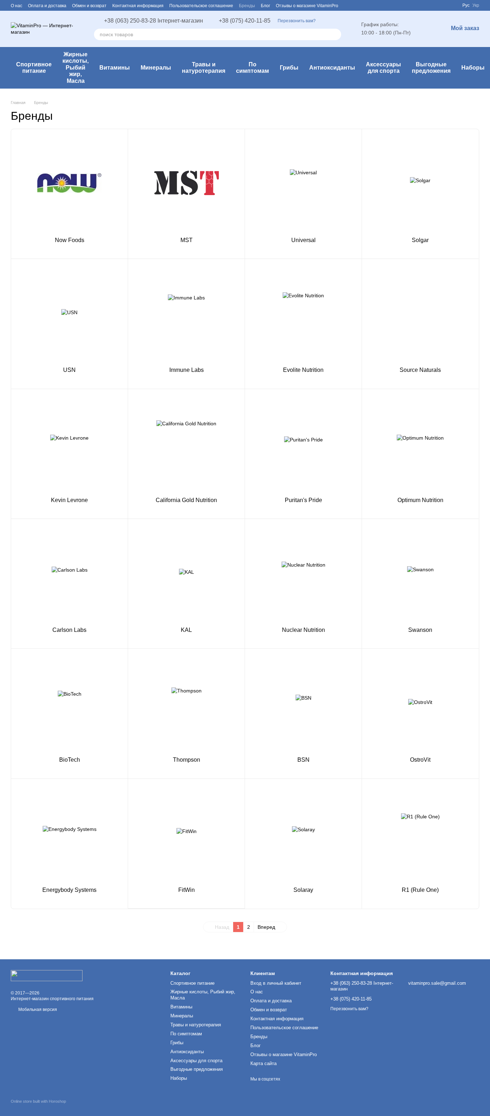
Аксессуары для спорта (383, 67)
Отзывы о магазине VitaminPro (307, 5)
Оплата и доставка (47, 5)
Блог (265, 5)
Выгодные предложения (431, 67)
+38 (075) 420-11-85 (244, 21)
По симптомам (252, 67)
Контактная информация (138, 5)
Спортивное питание (34, 67)
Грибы (289, 68)
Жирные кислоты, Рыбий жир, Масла (75, 67)
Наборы (473, 68)
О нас (16, 5)
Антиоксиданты (332, 68)
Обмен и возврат (89, 5)
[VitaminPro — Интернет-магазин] (47, 975)
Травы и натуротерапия (203, 67)
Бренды (247, 5)
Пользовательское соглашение (201, 5)
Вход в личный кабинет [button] (275, 983)
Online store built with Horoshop (38, 1101)
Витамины (114, 68)
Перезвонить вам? (297, 20)
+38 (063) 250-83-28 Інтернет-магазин (153, 21)
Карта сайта (263, 1063)
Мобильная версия (37, 1009)
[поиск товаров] (335, 34)
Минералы (156, 68)
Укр (475, 5)
